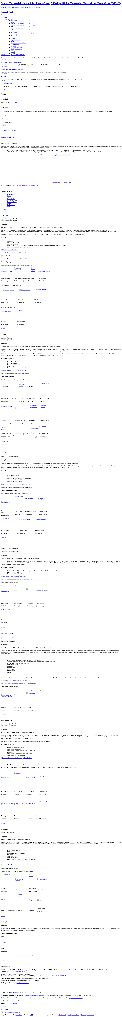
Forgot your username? (10, 130)
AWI (31, 1015)
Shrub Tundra (11, 197)
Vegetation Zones (8, 137)
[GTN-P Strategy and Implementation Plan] (10, 1012)
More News (4, 89)
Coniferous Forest (12, 200)
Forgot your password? (10, 129)
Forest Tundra (11, 199)
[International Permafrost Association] (33, 7)
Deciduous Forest (12, 202)
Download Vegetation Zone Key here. (61, 182)
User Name (5, 116)
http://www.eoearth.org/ (23, 983)
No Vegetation (11, 205)
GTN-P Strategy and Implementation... (11, 62)
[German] (5, 12)
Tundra (9, 196)
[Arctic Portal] (19, 7)
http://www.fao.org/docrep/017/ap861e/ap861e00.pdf (52, 975)
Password (4, 119)
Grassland (10, 203)
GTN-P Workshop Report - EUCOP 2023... (13, 55)
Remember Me (6, 122)
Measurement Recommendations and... (12, 69)
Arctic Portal (19, 1015)
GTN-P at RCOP (5, 76)
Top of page (3, 209)
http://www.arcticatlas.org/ (76, 998)
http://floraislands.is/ (15, 992)
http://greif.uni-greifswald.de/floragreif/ (34, 995)
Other (8, 206)
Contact (16, 102)
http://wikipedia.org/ (12, 1003)
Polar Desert (10, 194)
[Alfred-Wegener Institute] (8, 7)
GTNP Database (5, 1009)
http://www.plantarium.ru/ (18, 1000)
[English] (11, 12)
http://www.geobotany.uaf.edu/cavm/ (15, 971)
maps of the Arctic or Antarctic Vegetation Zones (25, 185)
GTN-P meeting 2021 (6, 83)
